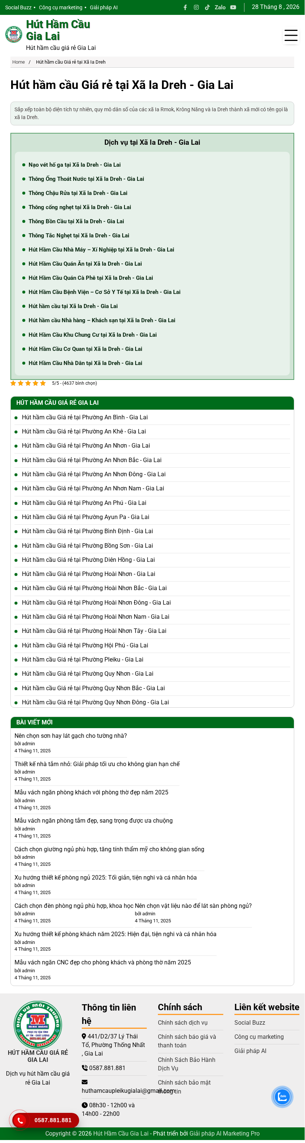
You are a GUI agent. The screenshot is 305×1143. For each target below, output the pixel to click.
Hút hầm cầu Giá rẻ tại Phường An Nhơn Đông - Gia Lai (94, 474)
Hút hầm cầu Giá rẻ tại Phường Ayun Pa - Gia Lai (85, 517)
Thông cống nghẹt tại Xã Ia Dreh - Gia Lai (80, 207)
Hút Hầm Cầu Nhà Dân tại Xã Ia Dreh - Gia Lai (85, 363)
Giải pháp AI (104, 7)
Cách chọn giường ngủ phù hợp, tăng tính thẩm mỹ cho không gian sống (109, 849)
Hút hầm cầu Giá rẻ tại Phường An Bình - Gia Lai (85, 417)
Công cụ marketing (60, 7)
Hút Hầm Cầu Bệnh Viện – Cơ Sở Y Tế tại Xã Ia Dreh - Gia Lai (105, 292)
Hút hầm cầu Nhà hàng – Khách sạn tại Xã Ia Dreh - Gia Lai (102, 320)
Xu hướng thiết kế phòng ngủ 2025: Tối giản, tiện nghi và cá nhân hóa (105, 877)
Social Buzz (18, 7)
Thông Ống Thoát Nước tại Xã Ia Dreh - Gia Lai (86, 179)
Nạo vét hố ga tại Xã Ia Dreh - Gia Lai (75, 164)
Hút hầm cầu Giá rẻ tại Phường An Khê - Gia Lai (84, 431)
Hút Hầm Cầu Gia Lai (58, 30)
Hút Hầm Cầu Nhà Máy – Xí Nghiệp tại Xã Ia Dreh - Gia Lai (101, 249)
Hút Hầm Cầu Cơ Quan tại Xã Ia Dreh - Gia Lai (85, 349)
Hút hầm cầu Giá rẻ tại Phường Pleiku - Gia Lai (82, 659)
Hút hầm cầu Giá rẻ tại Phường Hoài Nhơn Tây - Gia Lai (94, 631)
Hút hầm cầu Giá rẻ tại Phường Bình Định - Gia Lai (87, 531)
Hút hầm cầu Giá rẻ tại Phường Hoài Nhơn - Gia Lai (88, 574)
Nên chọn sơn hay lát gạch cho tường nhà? (70, 736)
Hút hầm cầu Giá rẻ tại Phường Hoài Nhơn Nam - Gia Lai (95, 617)
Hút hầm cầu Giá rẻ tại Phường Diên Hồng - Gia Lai (88, 560)
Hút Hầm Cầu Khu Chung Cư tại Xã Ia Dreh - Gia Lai (93, 335)
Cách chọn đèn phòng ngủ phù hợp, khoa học (73, 906)
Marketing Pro (241, 1133)
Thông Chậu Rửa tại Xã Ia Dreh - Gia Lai (78, 193)
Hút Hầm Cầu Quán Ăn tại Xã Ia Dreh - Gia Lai (85, 263)
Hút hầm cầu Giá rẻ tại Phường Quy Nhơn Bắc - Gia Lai (93, 688)
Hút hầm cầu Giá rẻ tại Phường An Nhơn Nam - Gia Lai (93, 488)
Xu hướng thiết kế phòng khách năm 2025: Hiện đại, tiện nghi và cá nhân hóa (115, 934)
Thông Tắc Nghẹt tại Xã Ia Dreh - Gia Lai (79, 235)
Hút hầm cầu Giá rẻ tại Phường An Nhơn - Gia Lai (86, 445)
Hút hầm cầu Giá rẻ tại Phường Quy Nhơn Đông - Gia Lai (95, 702)
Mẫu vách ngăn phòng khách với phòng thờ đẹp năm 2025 (91, 792)
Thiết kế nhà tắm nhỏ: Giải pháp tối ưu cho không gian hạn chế (96, 764)
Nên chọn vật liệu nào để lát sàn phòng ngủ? (193, 906)
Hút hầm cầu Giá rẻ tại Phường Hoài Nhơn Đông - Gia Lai (96, 602)
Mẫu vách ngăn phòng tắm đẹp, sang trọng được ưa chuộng (93, 820)
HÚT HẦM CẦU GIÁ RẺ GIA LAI (38, 1056)
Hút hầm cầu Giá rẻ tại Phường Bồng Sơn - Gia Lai (87, 545)
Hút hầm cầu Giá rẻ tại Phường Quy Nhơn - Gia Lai (87, 673)
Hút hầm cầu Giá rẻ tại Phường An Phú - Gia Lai (84, 503)
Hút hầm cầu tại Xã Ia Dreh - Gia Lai (73, 306)
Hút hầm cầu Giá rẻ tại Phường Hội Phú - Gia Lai (85, 645)
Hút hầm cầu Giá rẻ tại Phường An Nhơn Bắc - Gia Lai (92, 460)
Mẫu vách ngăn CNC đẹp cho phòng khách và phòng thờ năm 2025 (102, 962)
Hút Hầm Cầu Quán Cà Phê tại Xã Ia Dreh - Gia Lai (91, 278)
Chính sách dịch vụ (183, 1022)
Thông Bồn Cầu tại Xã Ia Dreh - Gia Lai (76, 221)
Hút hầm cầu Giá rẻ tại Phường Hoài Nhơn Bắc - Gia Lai (94, 588)
